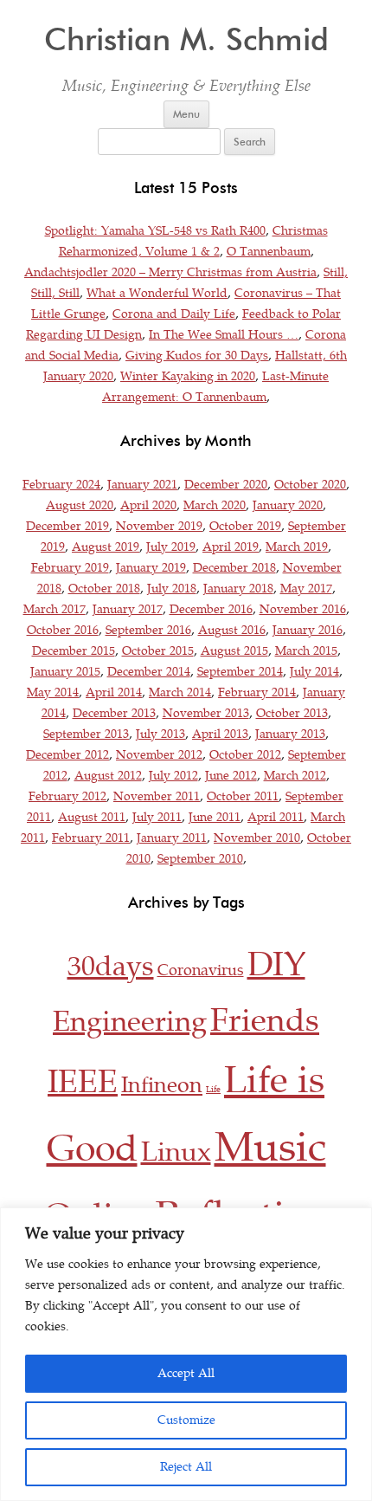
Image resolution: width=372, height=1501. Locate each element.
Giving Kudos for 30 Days (196, 355)
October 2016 (63, 630)
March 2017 (54, 609)
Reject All (186, 1466)
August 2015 (234, 651)
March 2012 (295, 775)
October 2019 (245, 526)
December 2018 (234, 567)
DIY (276, 964)
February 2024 (61, 484)
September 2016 (148, 630)
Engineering (130, 1021)
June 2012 (231, 775)
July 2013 (160, 734)
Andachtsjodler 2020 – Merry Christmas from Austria (170, 272)
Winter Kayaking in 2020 (187, 376)
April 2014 (114, 692)
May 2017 (306, 588)
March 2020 (214, 505)
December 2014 (148, 671)
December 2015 (73, 651)
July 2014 (314, 671)
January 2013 (290, 734)
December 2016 (211, 609)
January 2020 (288, 505)
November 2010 (257, 838)
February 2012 (67, 796)
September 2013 (86, 734)
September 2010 (200, 858)
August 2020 (79, 505)
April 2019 (230, 547)
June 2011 (215, 817)
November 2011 (156, 796)
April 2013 (220, 734)
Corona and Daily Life (173, 314)
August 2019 (105, 547)
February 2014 (257, 692)
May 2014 (53, 692)
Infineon (161, 1085)
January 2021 (142, 484)
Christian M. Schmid (186, 39)
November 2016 (303, 609)
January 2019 (151, 567)
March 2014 (180, 692)
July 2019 (171, 547)
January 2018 (238, 588)
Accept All (186, 1373)
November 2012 (159, 754)
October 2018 (104, 588)
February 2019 (70, 567)
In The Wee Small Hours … (223, 334)
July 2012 (173, 775)
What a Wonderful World (157, 293)
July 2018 (171, 588)
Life (213, 1089)
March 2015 (306, 651)
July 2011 (157, 817)
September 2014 (240, 671)
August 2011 (91, 817)
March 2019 (297, 547)
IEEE (83, 1082)
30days (110, 966)
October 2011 (243, 796)
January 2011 (172, 838)
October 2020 (310, 484)
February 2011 (91, 838)
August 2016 (232, 630)
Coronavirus (200, 970)
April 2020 (148, 505)
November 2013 (206, 713)
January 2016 (308, 630)
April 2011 (275, 817)
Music (270, 1148)
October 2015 (158, 651)
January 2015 (65, 671)
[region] (186, 1354)
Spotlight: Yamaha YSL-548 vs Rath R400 (155, 230)
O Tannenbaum (269, 251)
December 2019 (67, 526)
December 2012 (67, 754)
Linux (176, 1151)
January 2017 (128, 609)
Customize (186, 1420)
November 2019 (159, 526)
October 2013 (292, 713)
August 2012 (108, 775)
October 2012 (245, 754)
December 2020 (225, 484)
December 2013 (114, 713)
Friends (264, 1020)
